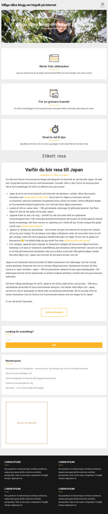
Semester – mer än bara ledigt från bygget (25, 388)
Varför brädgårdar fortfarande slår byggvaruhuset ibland (31, 378)
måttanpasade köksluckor (76, 240)
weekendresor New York (36, 197)
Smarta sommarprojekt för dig (19, 383)
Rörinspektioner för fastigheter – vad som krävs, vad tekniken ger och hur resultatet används (47, 368)
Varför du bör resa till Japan (54, 169)
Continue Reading (54, 312)
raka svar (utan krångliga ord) (19, 373)
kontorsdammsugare (31, 226)
